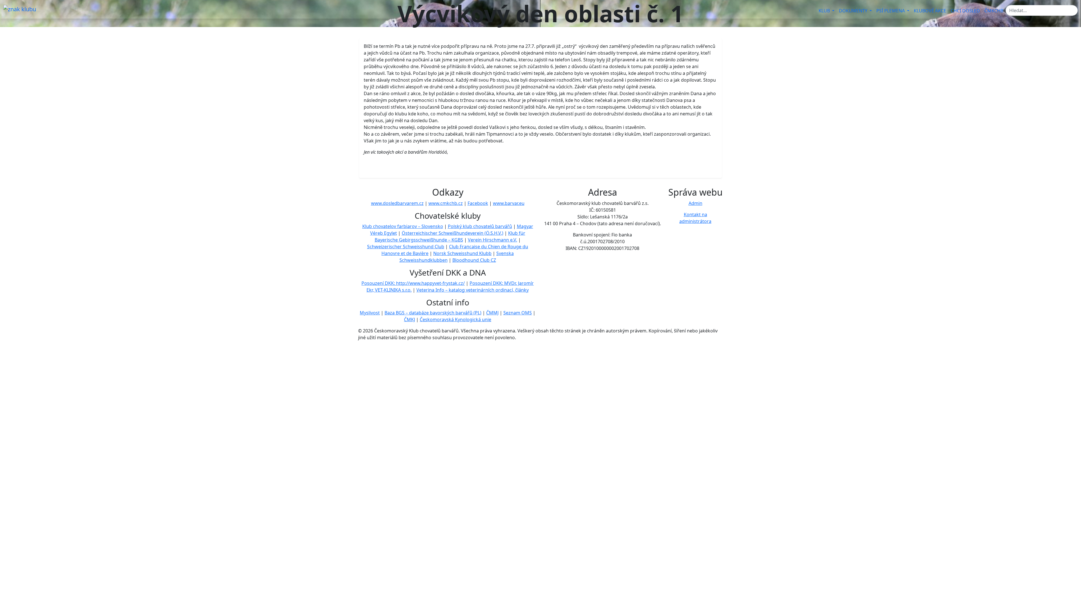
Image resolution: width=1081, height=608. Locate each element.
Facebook (478, 203)
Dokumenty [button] (853, 11)
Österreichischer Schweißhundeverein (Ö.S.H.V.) (452, 233)
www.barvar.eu (508, 203)
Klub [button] (825, 11)
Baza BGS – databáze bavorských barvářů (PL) (433, 313)
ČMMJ (492, 313)
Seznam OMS (517, 313)
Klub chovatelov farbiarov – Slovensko (402, 226)
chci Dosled (965, 11)
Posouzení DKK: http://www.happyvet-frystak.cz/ (413, 283)
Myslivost (370, 313)
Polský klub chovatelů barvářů (480, 226)
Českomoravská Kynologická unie (455, 319)
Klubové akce (930, 11)
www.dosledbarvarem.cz (397, 203)
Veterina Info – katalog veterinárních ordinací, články (472, 290)
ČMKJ (409, 319)
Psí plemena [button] (891, 11)
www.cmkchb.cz (445, 203)
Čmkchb (993, 11)
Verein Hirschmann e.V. (492, 240)
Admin (695, 203)
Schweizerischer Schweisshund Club (405, 246)
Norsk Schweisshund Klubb (462, 253)
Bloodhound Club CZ (474, 260)
